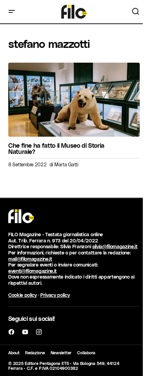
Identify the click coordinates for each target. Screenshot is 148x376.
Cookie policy (22, 295)
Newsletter (61, 352)
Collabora (86, 352)
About (14, 352)
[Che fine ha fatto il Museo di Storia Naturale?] (74, 100)
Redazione (35, 352)
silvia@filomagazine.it (115, 246)
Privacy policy (55, 295)
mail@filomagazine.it (30, 259)
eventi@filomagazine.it (32, 271)
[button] (11, 11)
